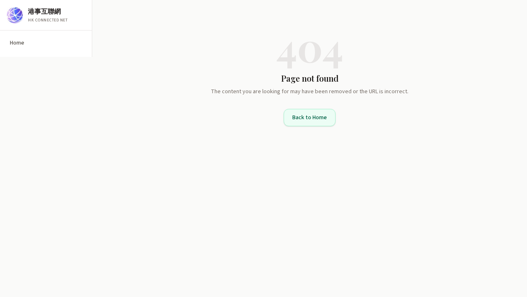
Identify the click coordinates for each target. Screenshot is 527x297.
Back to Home (309, 117)
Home (17, 43)
